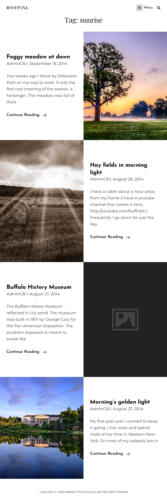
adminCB (16, 63)
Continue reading (27, 115)
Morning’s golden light (120, 402)
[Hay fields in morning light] (42, 201)
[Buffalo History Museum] (125, 319)
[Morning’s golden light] (42, 428)
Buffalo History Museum (39, 287)
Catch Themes (117, 492)
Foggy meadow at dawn (38, 57)
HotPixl (18, 7)
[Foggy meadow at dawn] (125, 86)
